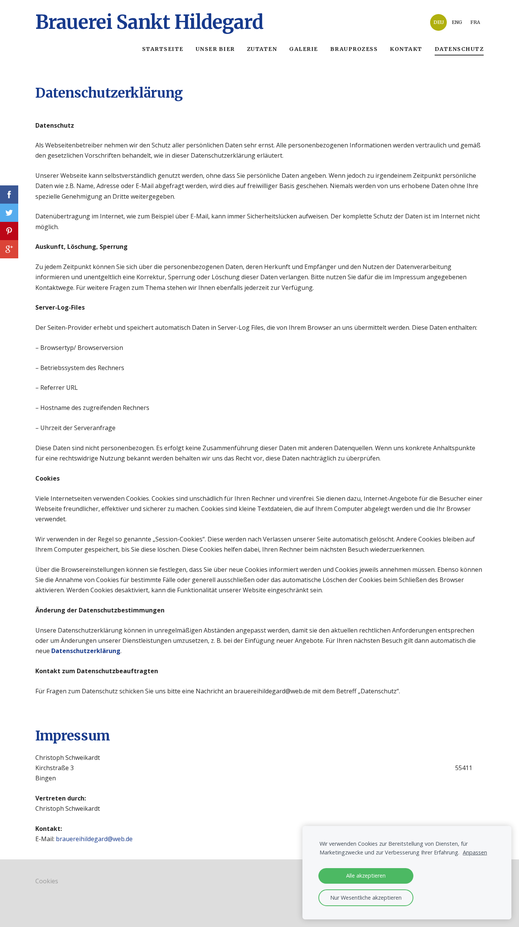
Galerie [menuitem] (303, 49)
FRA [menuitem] (475, 22)
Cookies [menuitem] (46, 881)
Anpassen (475, 852)
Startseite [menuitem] (163, 49)
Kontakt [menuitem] (406, 49)
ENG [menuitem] (457, 22)
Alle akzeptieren (366, 875)
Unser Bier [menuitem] (215, 49)
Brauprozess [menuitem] (354, 49)
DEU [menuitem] (439, 22)
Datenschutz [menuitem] (459, 49)
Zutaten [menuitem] (262, 49)
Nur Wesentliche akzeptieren (366, 897)
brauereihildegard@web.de (94, 839)
